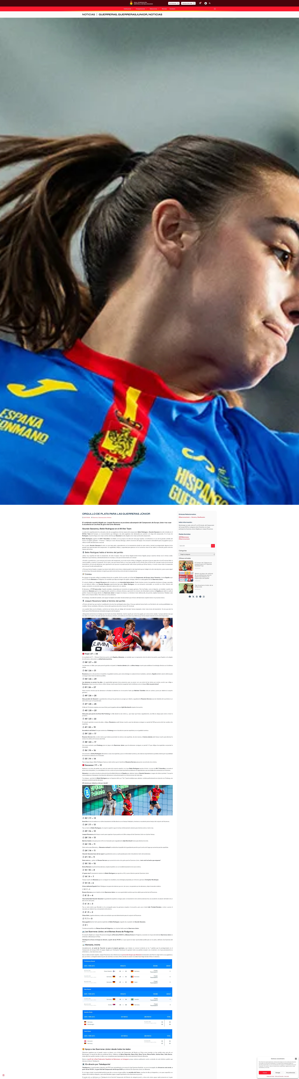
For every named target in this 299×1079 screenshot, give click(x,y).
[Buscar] (213, 545)
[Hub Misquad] (205, 3)
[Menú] (215, 9)
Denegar (277, 1072)
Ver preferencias (290, 1072)
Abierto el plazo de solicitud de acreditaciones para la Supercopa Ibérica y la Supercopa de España (204, 576)
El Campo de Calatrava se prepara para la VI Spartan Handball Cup (203, 564)
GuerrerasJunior (132, 14)
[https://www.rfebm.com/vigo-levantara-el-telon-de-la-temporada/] (186, 588)
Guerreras (108, 14)
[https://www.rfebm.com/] (141, 3)
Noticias (164, 9)
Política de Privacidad (279, 1076)
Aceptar (265, 1072)
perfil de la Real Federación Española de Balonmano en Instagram (108, 1059)
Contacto (172, 9)
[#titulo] (3, 1075)
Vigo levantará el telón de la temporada (204, 586)
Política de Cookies (270, 1076)
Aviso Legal (286, 1076)
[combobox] (194, 545)
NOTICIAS (88, 14)
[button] (296, 1059)
